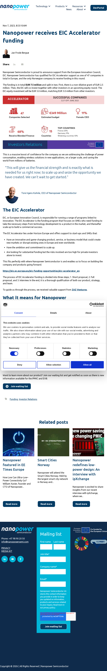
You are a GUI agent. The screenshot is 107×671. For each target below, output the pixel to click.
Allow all (87, 365)
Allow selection (53, 365)
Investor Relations (28, 399)
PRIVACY (5, 548)
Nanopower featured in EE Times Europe (14, 464)
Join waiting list (19, 386)
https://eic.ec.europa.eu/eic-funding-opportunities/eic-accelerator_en (41, 271)
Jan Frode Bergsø (20, 52)
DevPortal (98, 8)
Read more (11, 504)
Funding (14, 399)
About (80, 9)
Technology (42, 6)
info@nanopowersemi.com (15, 541)
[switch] (40, 353)
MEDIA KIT (6, 551)
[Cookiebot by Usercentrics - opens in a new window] (91, 305)
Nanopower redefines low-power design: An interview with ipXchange (86, 469)
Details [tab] (53, 313)
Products (60, 6)
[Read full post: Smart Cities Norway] (53, 442)
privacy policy (49, 608)
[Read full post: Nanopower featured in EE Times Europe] (18, 442)
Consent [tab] (18, 313)
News (69, 9)
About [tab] (88, 313)
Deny (19, 365)
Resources (77, 6)
